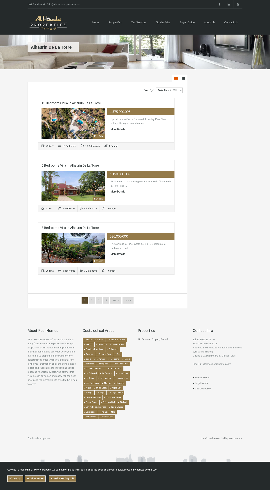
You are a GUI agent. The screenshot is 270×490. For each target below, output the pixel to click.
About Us (209, 22)
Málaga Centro (116, 393)
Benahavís (102, 344)
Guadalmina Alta (121, 364)
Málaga (89, 393)
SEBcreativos (235, 438)
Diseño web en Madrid (213, 438)
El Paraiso (100, 359)
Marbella (120, 383)
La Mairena (123, 373)
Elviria (127, 359)
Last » (128, 300)
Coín (118, 354)
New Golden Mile (93, 397)
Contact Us (231, 22)
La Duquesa (107, 373)
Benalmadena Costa (94, 349)
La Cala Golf (91, 373)
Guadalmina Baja (93, 369)
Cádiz (88, 359)
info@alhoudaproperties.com (63, 4)
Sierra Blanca (117, 407)
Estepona (90, 364)
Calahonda (113, 349)
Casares (89, 354)
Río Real (123, 402)
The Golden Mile (108, 412)
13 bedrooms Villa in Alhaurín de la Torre (71, 103)
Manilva (107, 383)
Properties (115, 22)
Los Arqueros (122, 378)
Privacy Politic (202, 377)
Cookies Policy (203, 388)
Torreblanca (91, 417)
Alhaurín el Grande (117, 340)
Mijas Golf (116, 388)
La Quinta (90, 378)
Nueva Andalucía (113, 397)
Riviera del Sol (109, 402)
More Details (118, 129)
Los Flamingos (92, 383)
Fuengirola (103, 364)
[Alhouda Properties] (48, 24)
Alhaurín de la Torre (94, 340)
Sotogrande (90, 412)
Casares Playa (105, 354)
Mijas (88, 388)
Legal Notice (201, 383)
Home (95, 22)
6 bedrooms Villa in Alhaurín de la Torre (70, 165)
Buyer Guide (187, 22)
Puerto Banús (92, 402)
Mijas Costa (101, 388)
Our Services (139, 22)
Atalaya (89, 344)
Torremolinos (107, 417)
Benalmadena (118, 344)
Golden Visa (163, 22)
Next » (116, 300)
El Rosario (115, 359)
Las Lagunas (105, 378)
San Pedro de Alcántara (96, 407)
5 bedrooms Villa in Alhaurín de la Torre (70, 228)
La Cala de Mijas (114, 369)
